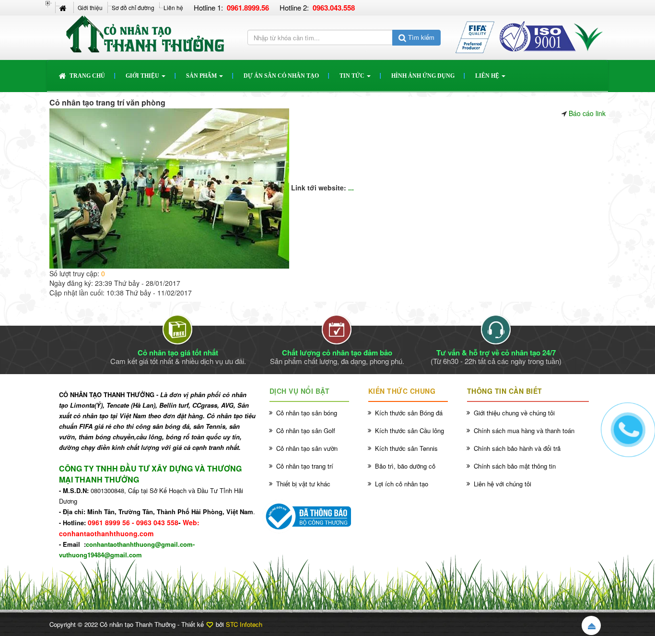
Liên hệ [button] (488, 75)
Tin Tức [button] (352, 75)
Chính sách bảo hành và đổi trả (517, 448)
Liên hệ (173, 7)
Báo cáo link (587, 113)
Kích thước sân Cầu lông (409, 430)
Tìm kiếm (420, 37)
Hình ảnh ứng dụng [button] (423, 75)
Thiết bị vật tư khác (303, 483)
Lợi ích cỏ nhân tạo (401, 483)
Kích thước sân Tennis (406, 448)
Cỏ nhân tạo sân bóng (306, 412)
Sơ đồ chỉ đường (133, 7)
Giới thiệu (90, 7)
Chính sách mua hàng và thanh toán (524, 430)
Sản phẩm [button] (202, 75)
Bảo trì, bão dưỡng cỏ (405, 466)
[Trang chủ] (64, 7)
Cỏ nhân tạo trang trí (304, 466)
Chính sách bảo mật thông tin (515, 466)
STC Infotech (244, 624)
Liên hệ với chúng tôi (502, 483)
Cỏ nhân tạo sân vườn (307, 448)
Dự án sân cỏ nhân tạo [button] (281, 75)
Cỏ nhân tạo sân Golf (305, 430)
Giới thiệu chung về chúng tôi (514, 412)
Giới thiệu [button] (143, 75)
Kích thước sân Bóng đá (409, 412)
